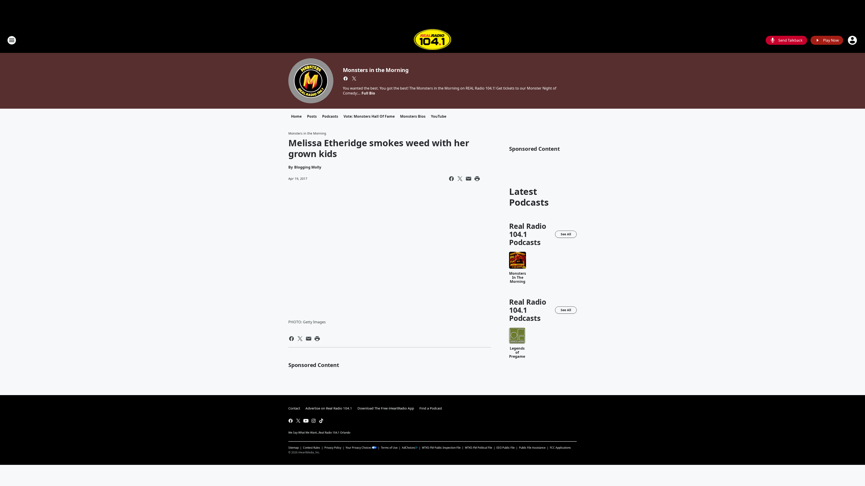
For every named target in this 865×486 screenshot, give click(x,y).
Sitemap (293, 448)
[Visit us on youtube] (306, 420)
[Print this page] (477, 179)
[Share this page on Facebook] (451, 179)
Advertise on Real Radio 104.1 (328, 408)
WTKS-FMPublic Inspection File (441, 447)
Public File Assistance (532, 448)
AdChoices (408, 448)
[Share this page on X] (460, 179)
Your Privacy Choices (358, 448)
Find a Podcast (430, 408)
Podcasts (330, 116)
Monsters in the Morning (376, 70)
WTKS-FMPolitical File (478, 448)
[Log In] (853, 40)
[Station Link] (432, 40)
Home (296, 116)
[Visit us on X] (354, 78)
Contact (294, 408)
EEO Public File (505, 448)
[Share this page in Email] (468, 179)
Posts (312, 116)
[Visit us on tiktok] (321, 420)
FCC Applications (560, 447)
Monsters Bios (413, 116)
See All (566, 234)
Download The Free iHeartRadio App (385, 408)
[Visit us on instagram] (313, 420)
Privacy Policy (332, 448)
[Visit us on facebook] (345, 78)
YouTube (438, 116)
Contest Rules (311, 448)
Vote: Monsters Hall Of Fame (369, 116)
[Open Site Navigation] (11, 40)
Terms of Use (389, 448)
